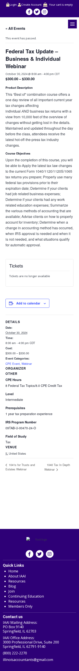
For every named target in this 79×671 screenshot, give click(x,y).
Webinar (27, 364)
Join (11, 591)
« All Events (15, 28)
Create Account (31, 5)
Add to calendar (28, 303)
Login (13, 5)
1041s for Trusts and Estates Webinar (20, 467)
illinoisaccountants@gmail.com (28, 659)
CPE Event (12, 364)
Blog (12, 586)
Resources (16, 581)
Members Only (20, 606)
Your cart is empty (61, 5)
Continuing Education (26, 596)
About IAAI (17, 576)
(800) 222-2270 (15, 653)
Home (13, 571)
